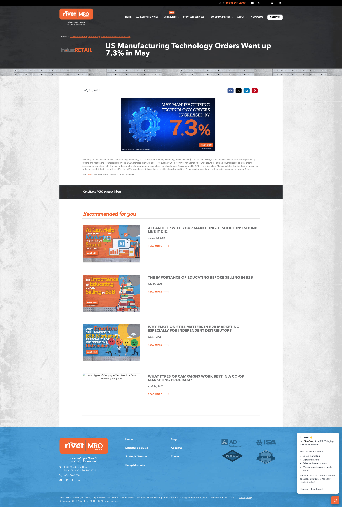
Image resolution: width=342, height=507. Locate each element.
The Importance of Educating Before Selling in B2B (200, 278)
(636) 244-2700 (236, 3)
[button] (278, 3)
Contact (275, 17)
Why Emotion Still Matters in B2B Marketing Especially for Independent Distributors (193, 329)
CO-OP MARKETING (221, 17)
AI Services (170, 17)
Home (128, 17)
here (89, 174)
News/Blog (257, 17)
